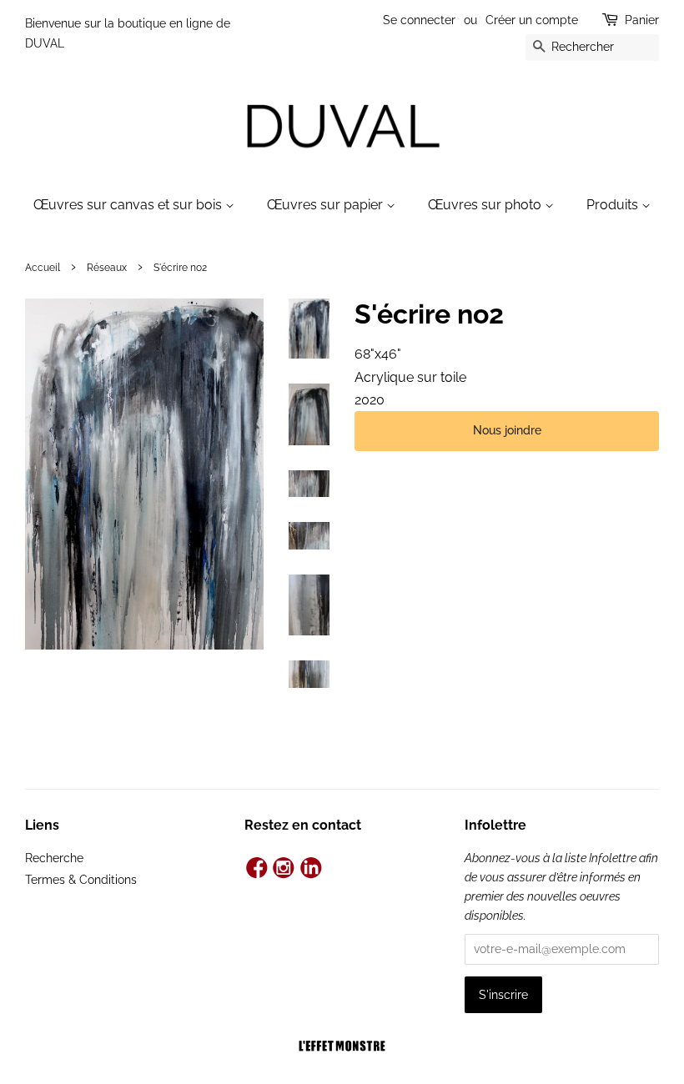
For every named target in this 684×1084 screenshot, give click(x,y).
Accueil (42, 268)
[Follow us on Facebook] (256, 869)
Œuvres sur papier (326, 205)
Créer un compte (531, 20)
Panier (642, 20)
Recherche (54, 858)
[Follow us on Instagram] (284, 869)
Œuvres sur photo (486, 205)
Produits (613, 205)
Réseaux (107, 268)
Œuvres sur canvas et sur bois (129, 205)
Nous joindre (507, 430)
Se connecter (419, 20)
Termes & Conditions (81, 879)
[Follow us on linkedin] (311, 869)
